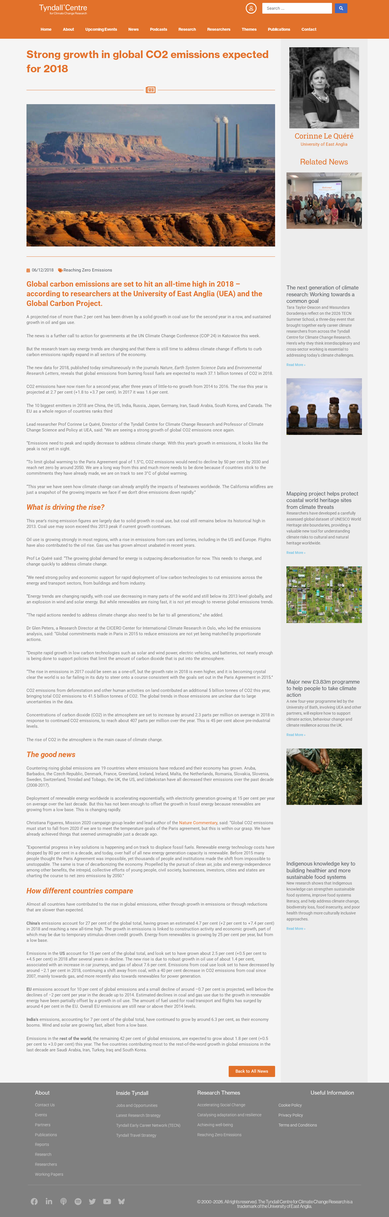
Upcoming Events (101, 29)
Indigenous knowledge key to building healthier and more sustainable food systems (320, 870)
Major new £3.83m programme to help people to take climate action (323, 688)
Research (187, 29)
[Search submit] (341, 8)
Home (46, 29)
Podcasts (158, 29)
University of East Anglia (324, 144)
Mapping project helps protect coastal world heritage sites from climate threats (322, 500)
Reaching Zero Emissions (88, 270)
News (133, 29)
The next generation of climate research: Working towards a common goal (322, 294)
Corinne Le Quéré (324, 136)
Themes (249, 29)
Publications (279, 29)
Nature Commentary (198, 822)
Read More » (296, 365)
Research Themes (218, 1092)
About (68, 29)
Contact (309, 29)
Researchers (218, 29)
